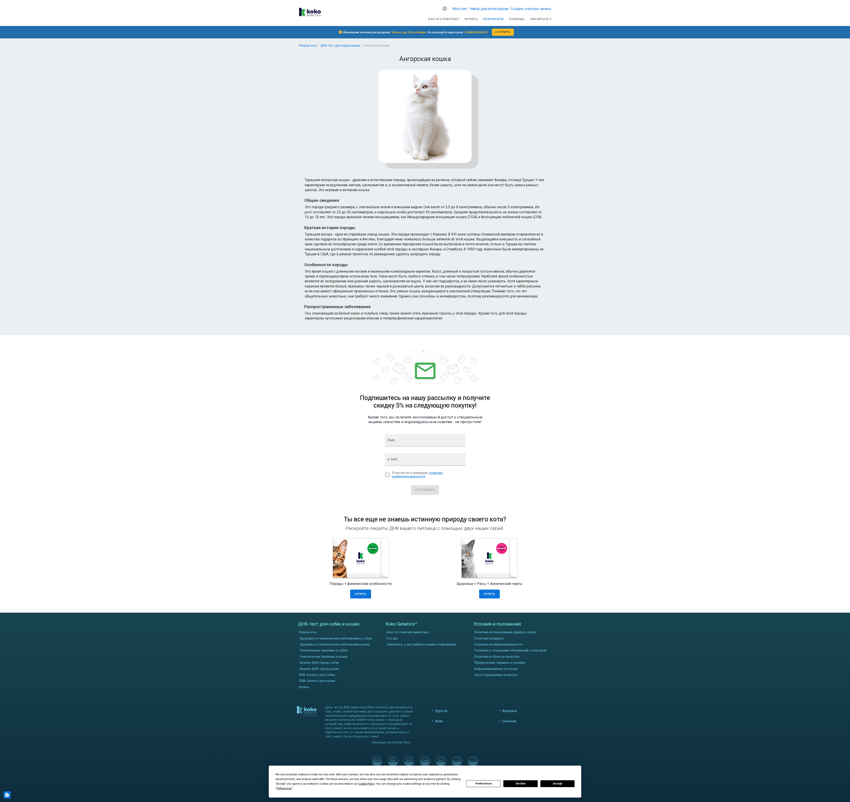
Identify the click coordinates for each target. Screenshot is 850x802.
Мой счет (459, 9)
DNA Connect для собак (317, 675)
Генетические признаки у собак (323, 650)
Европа (441, 711)
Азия (439, 721)
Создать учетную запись (531, 9)
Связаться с (541, 19)
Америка (509, 711)
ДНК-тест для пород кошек (340, 45)
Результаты (493, 19)
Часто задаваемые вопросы (495, 675)
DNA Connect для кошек (317, 681)
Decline (521, 783)
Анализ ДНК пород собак (319, 663)
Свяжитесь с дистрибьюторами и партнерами (421, 644)
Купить (471, 19)
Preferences (483, 783)
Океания (509, 721)
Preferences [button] (284, 788)
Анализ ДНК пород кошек (319, 669)
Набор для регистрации (489, 9)
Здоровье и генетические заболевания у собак (336, 638)
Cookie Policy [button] (366, 783)
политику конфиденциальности (417, 475)
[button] (444, 8)
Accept (557, 783)
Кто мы (392, 638)
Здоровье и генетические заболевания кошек (335, 644)
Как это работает (443, 19)
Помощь (516, 19)
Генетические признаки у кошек (324, 657)
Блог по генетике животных (408, 632)
